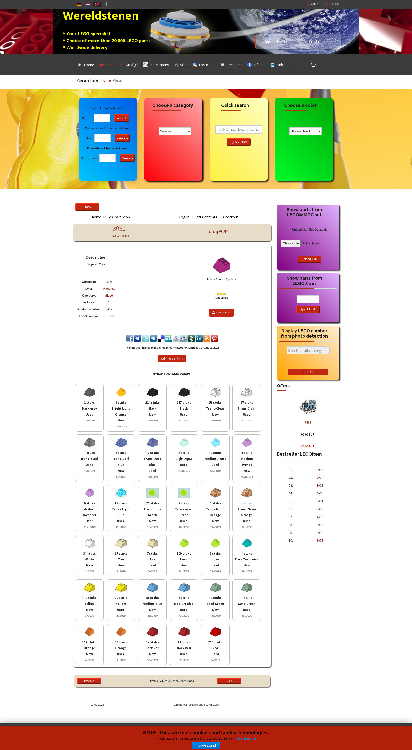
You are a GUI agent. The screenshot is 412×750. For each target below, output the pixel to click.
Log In (184, 217)
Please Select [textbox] (301, 131)
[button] (330, 3)
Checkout (230, 217)
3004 (320, 477)
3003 (320, 470)
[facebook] (106, 3)
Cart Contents (205, 217)
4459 (320, 517)
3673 (320, 540)
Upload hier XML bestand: (309, 229)
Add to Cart (223, 312)
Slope (109, 295)
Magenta (109, 288)
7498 (308, 422)
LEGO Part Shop (116, 217)
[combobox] (305, 131)
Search (308, 371)
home (96, 217)
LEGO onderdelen (328, 41)
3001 (320, 501)
